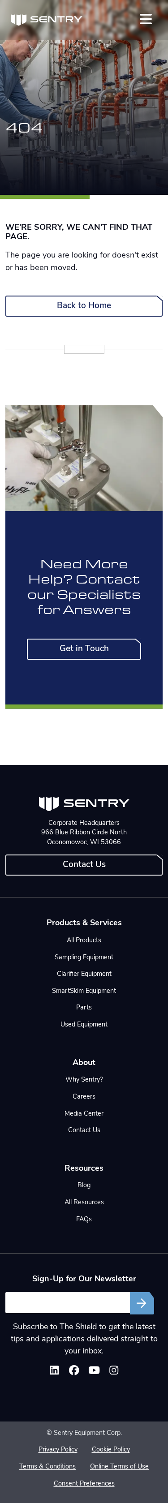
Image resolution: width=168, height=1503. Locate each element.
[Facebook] (74, 1372)
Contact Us (84, 865)
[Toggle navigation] (145, 19)
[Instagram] (114, 1372)
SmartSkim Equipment (84, 991)
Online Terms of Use (119, 1467)
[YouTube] (94, 1372)
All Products (84, 940)
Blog (84, 1185)
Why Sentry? (84, 1080)
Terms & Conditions (47, 1467)
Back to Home (84, 306)
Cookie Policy (111, 1450)
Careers (84, 1097)
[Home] (46, 20)
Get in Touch (84, 649)
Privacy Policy (58, 1450)
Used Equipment (84, 1025)
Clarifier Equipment (84, 974)
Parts (84, 1008)
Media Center (84, 1114)
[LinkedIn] (54, 1372)
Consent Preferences (84, 1484)
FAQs (84, 1219)
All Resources (84, 1202)
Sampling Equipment (84, 957)
